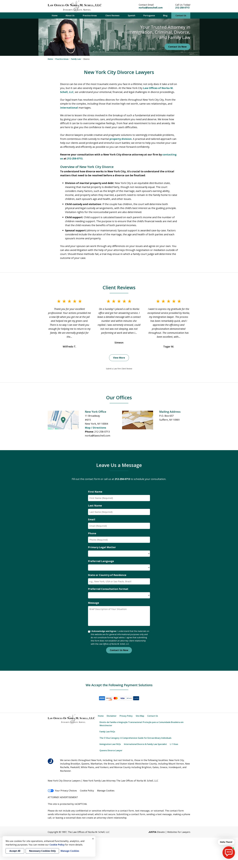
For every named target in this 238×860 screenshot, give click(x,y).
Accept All (14, 850)
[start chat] (229, 852)
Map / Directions (95, 427)
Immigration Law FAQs (110, 744)
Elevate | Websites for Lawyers (169, 831)
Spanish (131, 15)
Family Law (76, 59)
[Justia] (50, 761)
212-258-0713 (182, 7)
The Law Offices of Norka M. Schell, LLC (89, 831)
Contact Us (181, 15)
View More (119, 357)
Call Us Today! (182, 4)
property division (120, 139)
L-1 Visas (174, 744)
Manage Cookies (105, 790)
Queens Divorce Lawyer (111, 750)
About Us (70, 15)
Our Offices (119, 397)
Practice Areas (90, 15)
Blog (165, 15)
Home (55, 15)
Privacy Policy (126, 715)
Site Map (140, 715)
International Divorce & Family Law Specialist (145, 744)
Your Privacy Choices (66, 790)
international (69, 107)
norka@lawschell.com (151, 7)
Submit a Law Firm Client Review (119, 368)
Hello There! (226, 842)
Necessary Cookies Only (42, 850)
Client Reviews (112, 15)
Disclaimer (112, 715)
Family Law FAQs (107, 731)
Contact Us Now (177, 46)
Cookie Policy (87, 790)
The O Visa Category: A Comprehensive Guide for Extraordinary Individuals (135, 738)
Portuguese (149, 15)
